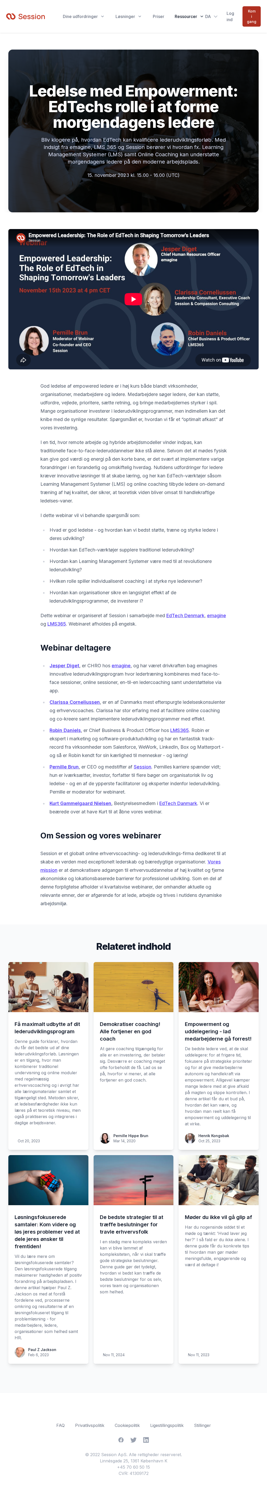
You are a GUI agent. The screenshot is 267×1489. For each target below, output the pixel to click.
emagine (216, 615)
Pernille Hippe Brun (130, 1135)
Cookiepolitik (127, 1425)
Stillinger (202, 1425)
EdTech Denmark (185, 615)
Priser (158, 16)
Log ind (230, 16)
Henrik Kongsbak (213, 1135)
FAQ (60, 1425)
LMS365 (56, 624)
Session (142, 767)
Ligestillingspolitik (167, 1425)
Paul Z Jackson (42, 1349)
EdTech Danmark (178, 803)
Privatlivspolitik (89, 1425)
